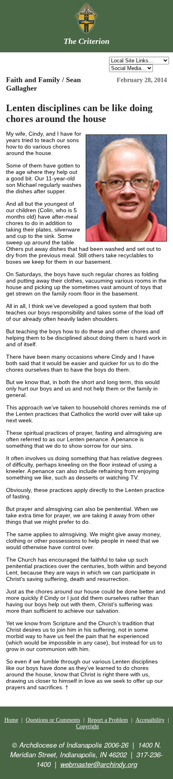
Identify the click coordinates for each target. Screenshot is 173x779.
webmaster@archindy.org (98, 764)
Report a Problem (108, 720)
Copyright (87, 726)
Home (11, 720)
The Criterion (86, 41)
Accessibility (150, 720)
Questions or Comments (53, 720)
